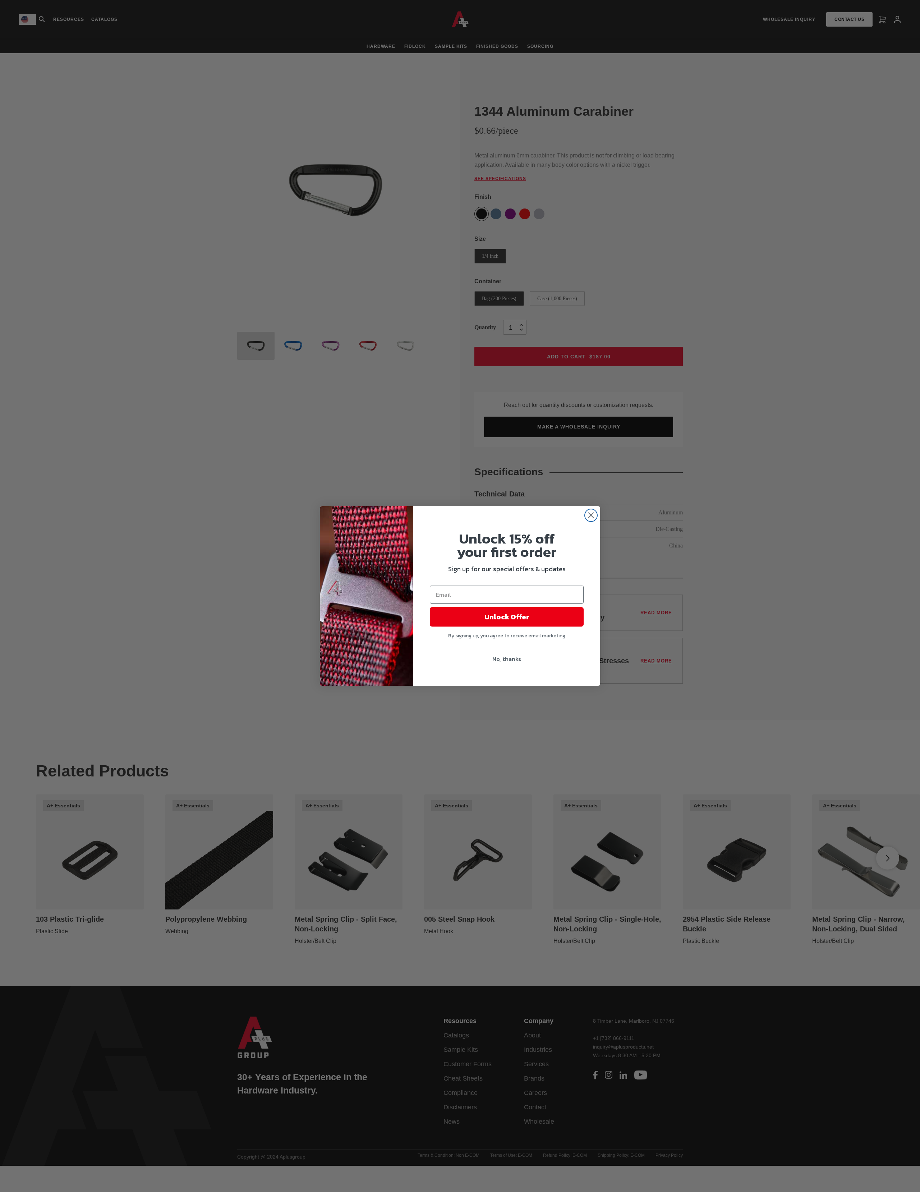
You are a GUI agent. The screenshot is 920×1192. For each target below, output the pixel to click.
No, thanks (506, 659)
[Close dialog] (591, 515)
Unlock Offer (506, 616)
